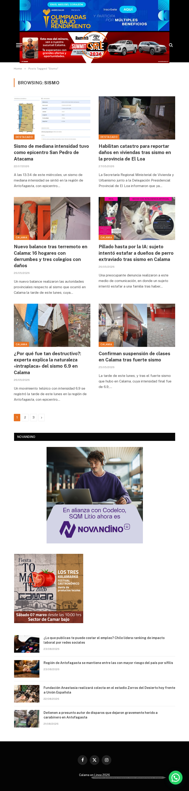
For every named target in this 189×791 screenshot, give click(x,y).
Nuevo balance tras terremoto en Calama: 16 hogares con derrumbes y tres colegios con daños (50, 256)
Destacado (24, 137)
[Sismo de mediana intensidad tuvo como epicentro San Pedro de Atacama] (52, 117)
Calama (21, 237)
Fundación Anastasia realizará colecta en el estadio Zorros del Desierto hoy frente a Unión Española (109, 690)
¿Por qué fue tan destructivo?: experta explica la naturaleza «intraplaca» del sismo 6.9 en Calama (47, 363)
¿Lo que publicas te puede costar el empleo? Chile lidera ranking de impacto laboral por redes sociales (104, 640)
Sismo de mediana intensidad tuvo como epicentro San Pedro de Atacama (51, 152)
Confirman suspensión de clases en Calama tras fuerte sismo (134, 357)
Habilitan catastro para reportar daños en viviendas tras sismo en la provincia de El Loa (135, 152)
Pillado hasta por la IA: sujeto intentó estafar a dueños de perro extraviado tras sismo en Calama (136, 253)
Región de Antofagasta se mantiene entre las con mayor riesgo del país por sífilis (108, 663)
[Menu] (19, 45)
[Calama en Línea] (94, 45)
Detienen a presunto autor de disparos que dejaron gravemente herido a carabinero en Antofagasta (101, 715)
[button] (176, 778)
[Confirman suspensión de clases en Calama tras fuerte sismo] (137, 325)
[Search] (170, 45)
